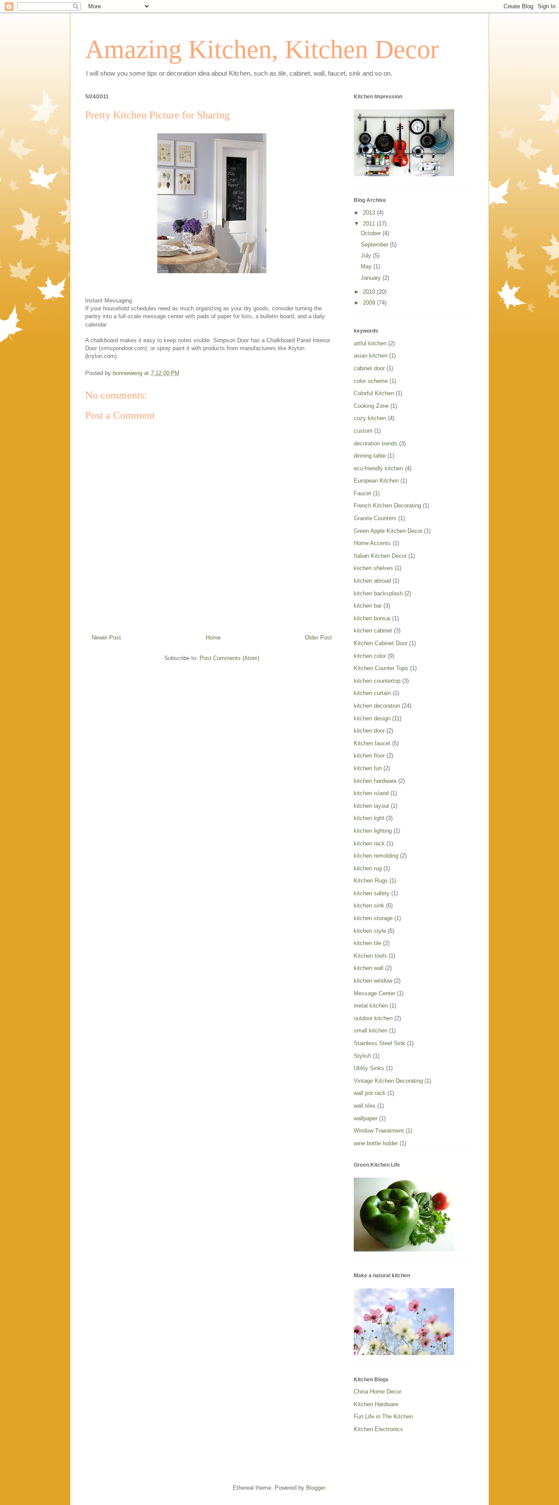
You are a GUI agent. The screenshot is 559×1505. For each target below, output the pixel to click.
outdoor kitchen (373, 1018)
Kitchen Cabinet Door (380, 643)
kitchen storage (373, 918)
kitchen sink (369, 905)
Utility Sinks (369, 1068)
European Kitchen (376, 480)
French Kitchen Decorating (387, 505)
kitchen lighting (373, 830)
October (372, 233)
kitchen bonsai (372, 618)
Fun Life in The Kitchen (383, 1416)
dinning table (370, 455)
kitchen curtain (372, 693)
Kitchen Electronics (378, 1429)
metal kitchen (371, 1005)
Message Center (374, 993)
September (375, 244)
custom (363, 431)
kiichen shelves (373, 568)
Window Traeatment (379, 1130)
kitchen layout (371, 806)
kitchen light (369, 818)
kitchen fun (368, 768)
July (367, 255)
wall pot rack (370, 1093)
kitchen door (369, 730)
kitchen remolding (376, 855)
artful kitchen (370, 343)
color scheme (371, 381)
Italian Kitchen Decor (380, 556)
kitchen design (372, 718)
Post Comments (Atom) (229, 658)
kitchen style (370, 931)
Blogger (315, 1487)
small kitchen (370, 1030)
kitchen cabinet (373, 630)
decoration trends (375, 443)
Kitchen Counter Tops (381, 668)
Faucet (362, 493)
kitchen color (370, 656)
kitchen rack (369, 843)
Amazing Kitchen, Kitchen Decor (262, 49)
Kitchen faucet (372, 743)
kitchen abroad (372, 580)
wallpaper (365, 1118)
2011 (370, 223)
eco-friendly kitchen (378, 468)
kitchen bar (368, 605)
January (372, 278)
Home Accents (372, 543)
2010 (370, 291)
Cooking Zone (371, 406)
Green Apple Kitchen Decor (388, 531)
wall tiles (365, 1105)
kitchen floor (369, 755)
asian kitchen (370, 355)
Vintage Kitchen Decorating (388, 1080)
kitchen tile (367, 943)
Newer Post (106, 637)
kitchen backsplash (378, 593)
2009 (370, 302)
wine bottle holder (376, 1143)
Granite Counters (375, 518)
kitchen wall (368, 968)
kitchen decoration (377, 705)
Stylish (362, 1056)
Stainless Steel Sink (379, 1043)
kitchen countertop (377, 681)
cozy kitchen (370, 418)
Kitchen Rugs (371, 880)
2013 (370, 212)
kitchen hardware (375, 781)
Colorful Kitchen (374, 393)
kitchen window (373, 980)
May (367, 266)
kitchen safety (372, 893)
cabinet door (369, 368)
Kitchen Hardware (376, 1404)
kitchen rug (368, 868)
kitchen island (371, 793)
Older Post (318, 637)
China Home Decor (377, 1391)
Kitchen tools (370, 955)
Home (213, 637)
